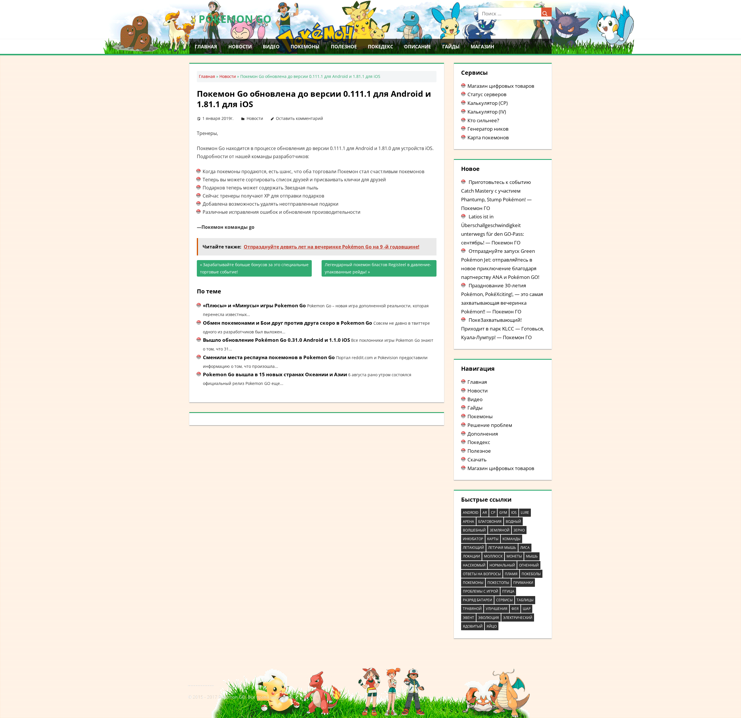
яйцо (492, 626)
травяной (472, 608)
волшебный (474, 530)
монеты (514, 556)
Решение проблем (489, 425)
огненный (529, 565)
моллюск (493, 556)
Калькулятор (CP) (487, 103)
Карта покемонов (488, 137)
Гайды (451, 46)
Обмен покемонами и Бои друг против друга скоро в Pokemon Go (287, 322)
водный (513, 521)
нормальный (502, 565)
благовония (490, 521)
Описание (417, 46)
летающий (473, 547)
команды (511, 538)
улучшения (496, 608)
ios (514, 512)
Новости (240, 46)
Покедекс (380, 46)
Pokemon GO (235, 19)
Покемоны (305, 46)
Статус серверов (487, 94)
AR (485, 512)
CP (493, 512)
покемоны (473, 582)
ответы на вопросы (482, 573)
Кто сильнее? (483, 120)
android (470, 512)
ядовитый (473, 626)
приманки (523, 582)
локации (471, 556)
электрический (517, 617)
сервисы (504, 600)
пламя (511, 573)
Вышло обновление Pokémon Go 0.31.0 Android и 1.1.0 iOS (276, 340)
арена (468, 521)
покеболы (531, 573)
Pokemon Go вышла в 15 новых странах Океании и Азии (275, 374)
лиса (525, 547)
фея (515, 608)
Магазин (482, 46)
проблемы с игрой (480, 591)
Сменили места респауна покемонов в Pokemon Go (269, 357)
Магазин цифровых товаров (500, 86)
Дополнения (482, 433)
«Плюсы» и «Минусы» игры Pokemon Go (254, 305)
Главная (206, 46)
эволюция (488, 617)
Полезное (344, 46)
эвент (468, 617)
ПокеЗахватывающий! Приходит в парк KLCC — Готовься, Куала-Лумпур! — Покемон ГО (502, 329)
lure (525, 512)
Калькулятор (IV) (486, 111)
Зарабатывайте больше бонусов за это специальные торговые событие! (254, 268)
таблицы (525, 600)
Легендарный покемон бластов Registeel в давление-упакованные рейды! (378, 268)
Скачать (477, 459)
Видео (271, 46)
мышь (532, 556)
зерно (519, 530)
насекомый (474, 565)
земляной (499, 530)
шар (527, 608)
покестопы (498, 582)
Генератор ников (488, 128)
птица (508, 591)
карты (492, 538)
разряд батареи (477, 600)
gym (503, 512)
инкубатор (473, 538)
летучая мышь (502, 547)
